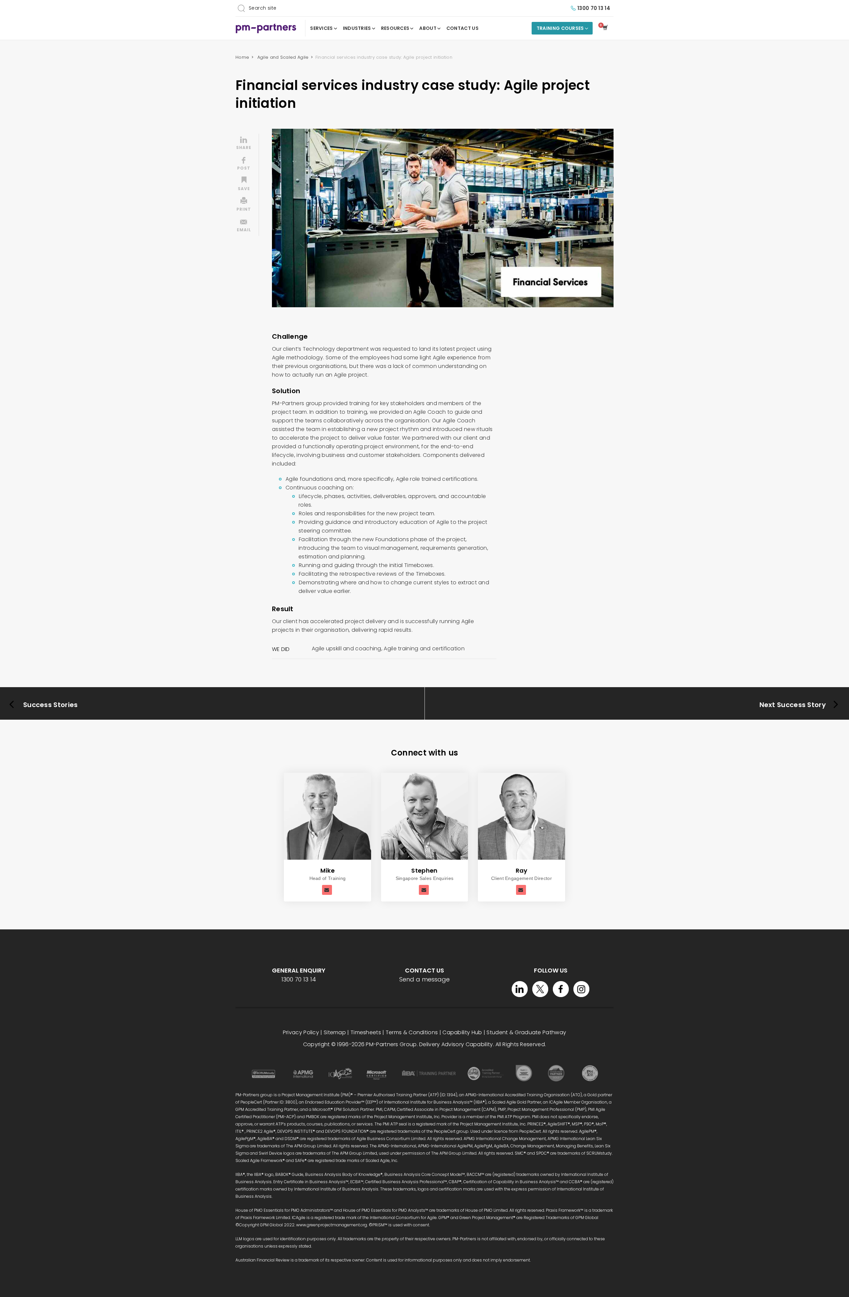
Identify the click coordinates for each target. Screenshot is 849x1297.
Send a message (424, 979)
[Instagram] (581, 989)
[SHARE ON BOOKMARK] (243, 185)
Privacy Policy (301, 1032)
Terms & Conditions (412, 1032)
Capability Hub (462, 1032)
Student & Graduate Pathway (526, 1032)
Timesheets (366, 1032)
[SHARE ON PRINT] (243, 205)
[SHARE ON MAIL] (243, 226)
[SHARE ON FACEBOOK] (243, 164)
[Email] (327, 890)
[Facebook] (561, 989)
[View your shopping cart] (606, 28)
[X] (540, 989)
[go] (241, 8)
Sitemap (335, 1032)
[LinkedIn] (520, 989)
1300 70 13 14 (593, 8)
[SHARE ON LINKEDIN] (243, 144)
